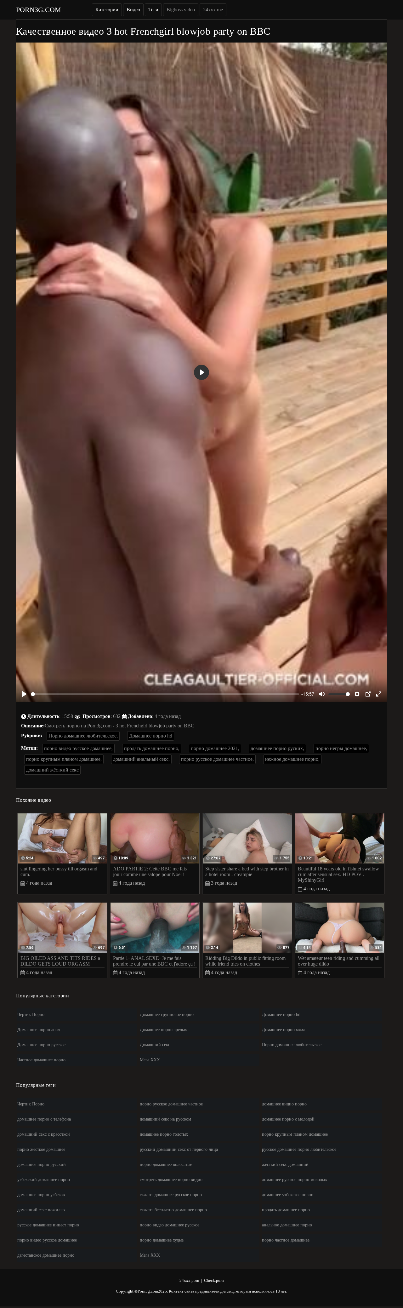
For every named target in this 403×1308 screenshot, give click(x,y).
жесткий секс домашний (285, 1164)
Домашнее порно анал (38, 1029)
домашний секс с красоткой (43, 1134)
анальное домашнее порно (287, 1225)
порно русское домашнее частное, (217, 759)
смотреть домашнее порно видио (171, 1179)
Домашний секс (155, 1044)
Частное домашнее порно (41, 1060)
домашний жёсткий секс (52, 769)
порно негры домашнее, (341, 748)
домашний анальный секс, (141, 759)
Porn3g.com (38, 10)
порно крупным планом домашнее (295, 1134)
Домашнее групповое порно (167, 1014)
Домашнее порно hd (150, 735)
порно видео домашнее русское (169, 1225)
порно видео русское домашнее (47, 1240)
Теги (153, 9)
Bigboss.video (181, 9)
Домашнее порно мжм (283, 1029)
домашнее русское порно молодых (294, 1179)
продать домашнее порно (286, 1210)
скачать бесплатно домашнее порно (173, 1210)
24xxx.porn (189, 1280)
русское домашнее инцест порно (48, 1225)
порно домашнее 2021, (215, 748)
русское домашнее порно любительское (299, 1149)
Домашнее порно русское (41, 1044)
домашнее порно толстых (164, 1134)
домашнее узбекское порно (287, 1194)
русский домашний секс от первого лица (179, 1149)
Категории (106, 9)
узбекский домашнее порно (43, 1179)
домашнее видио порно (284, 1104)
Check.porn (214, 1280)
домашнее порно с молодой (288, 1119)
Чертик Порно (30, 1014)
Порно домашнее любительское (291, 1044)
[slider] (165, 694)
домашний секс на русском (165, 1119)
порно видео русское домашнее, (78, 748)
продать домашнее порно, (151, 748)
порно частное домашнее (285, 1240)
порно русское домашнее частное (171, 1104)
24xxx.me (213, 9)
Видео (133, 9)
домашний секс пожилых (41, 1210)
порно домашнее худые (162, 1240)
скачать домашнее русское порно (171, 1194)
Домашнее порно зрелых (163, 1029)
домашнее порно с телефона (44, 1119)
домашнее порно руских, (277, 748)
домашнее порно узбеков (41, 1194)
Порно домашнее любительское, (83, 735)
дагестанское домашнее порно (45, 1255)
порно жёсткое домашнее (41, 1149)
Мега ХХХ (150, 1060)
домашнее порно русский (41, 1164)
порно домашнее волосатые (166, 1164)
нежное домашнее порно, (292, 759)
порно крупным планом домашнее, (64, 759)
